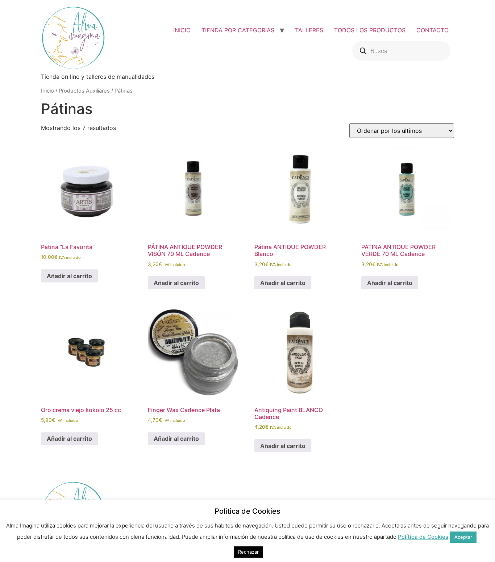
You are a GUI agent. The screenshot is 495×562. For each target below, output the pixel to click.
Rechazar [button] (248, 552)
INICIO (182, 30)
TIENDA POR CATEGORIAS (237, 30)
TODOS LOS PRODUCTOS (369, 30)
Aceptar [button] (463, 537)
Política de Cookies (423, 536)
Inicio (47, 90)
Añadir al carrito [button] (69, 276)
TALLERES (309, 30)
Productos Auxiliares (84, 90)
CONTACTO (432, 30)
